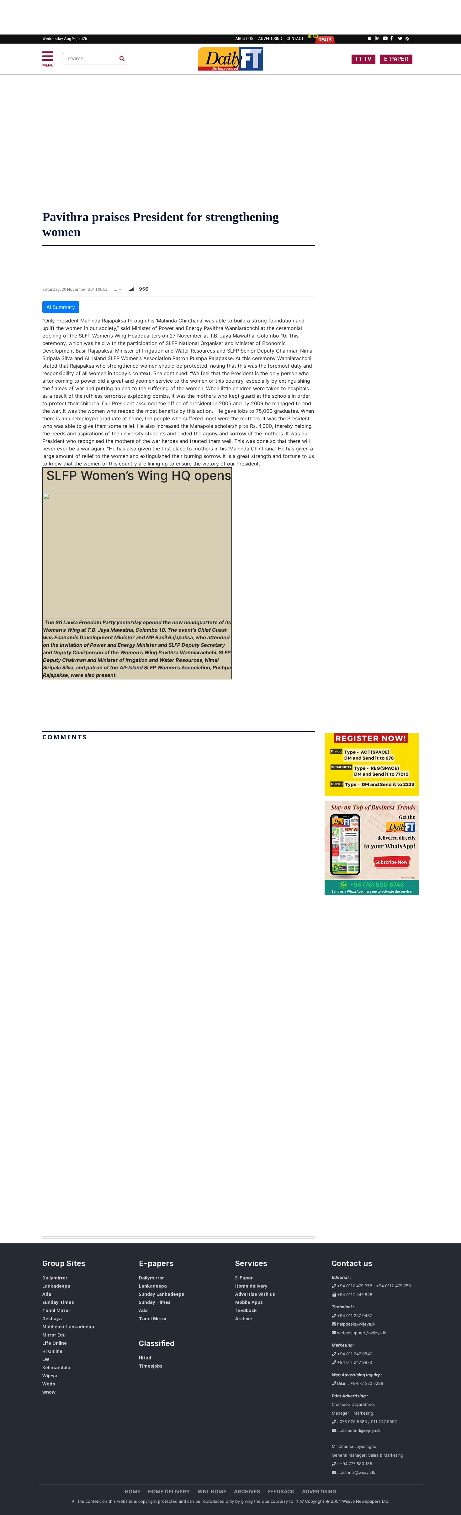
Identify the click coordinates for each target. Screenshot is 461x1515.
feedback (246, 1310)
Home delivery (251, 1286)
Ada (46, 1294)
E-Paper (244, 1278)
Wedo (48, 1384)
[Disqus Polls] (179, 821)
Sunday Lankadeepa (161, 1294)
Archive (243, 1318)
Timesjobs (150, 1366)
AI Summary (60, 307)
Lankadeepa (56, 1286)
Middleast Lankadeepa (68, 1327)
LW (45, 1359)
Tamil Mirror (56, 1310)
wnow (49, 1392)
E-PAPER (396, 59)
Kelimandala (56, 1367)
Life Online (54, 1343)
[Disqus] (178, 986)
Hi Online (52, 1351)
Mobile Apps (249, 1302)
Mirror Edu (54, 1335)
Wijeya (49, 1376)
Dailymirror (54, 1278)
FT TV (363, 59)
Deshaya (52, 1318)
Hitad (145, 1358)
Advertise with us (255, 1294)
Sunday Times (58, 1302)
